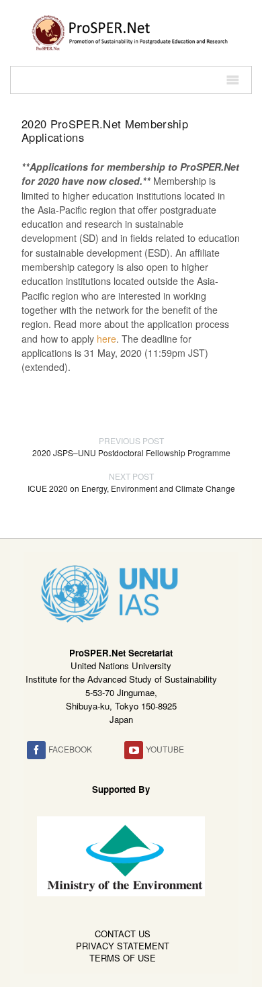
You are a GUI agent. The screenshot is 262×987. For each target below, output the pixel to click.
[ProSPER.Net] (131, 31)
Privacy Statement (122, 945)
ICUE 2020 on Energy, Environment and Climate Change (131, 482)
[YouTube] (133, 750)
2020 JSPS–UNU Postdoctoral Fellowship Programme (131, 446)
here (106, 338)
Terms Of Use (122, 957)
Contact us (122, 933)
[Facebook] (36, 750)
